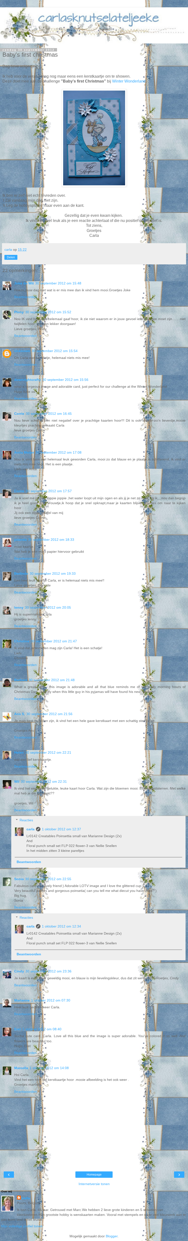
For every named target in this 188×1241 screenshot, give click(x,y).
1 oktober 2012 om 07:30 (50, 1000)
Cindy (19, 971)
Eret (17, 1029)
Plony (19, 312)
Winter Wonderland (129, 81)
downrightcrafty (27, 380)
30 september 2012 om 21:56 (49, 714)
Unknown (22, 351)
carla (30, 829)
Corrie (19, 414)
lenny (19, 607)
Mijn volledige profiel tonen (22, 1226)
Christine (21, 641)
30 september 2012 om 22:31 (44, 781)
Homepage (94, 1174)
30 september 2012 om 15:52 (48, 312)
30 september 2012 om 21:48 (52, 680)
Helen (19, 752)
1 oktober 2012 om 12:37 (61, 829)
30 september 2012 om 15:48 (58, 283)
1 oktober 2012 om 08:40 (41, 1029)
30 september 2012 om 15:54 (55, 351)
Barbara (20, 680)
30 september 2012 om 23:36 (48, 971)
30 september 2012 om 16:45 (49, 414)
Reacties (26, 820)
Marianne (22, 1000)
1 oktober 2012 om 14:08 (49, 1068)
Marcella (21, 1068)
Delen (11, 257)
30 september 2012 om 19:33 (53, 573)
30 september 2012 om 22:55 (48, 879)
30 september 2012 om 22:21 (48, 752)
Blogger (112, 1236)
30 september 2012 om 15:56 (65, 380)
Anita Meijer (24, 452)
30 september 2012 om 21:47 (54, 641)
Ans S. (19, 714)
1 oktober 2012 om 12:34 (61, 926)
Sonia (19, 879)
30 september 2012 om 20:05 (48, 607)
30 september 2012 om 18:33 (51, 540)
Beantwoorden (25, 297)
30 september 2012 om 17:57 (49, 491)
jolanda (20, 540)
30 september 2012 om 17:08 (58, 452)
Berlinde (21, 573)
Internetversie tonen (94, 1184)
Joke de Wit (24, 283)
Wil (16, 781)
